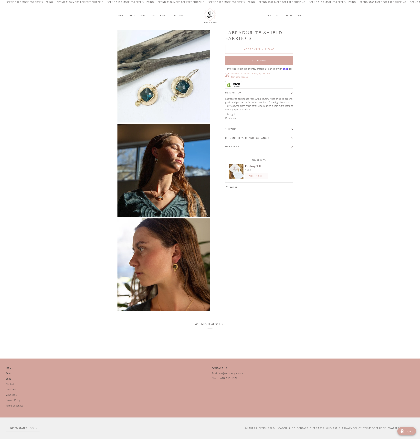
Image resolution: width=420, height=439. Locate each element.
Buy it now (259, 60)
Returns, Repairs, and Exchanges (247, 138)
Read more (231, 118)
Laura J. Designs (258, 428)
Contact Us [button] (219, 368)
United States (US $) (22, 428)
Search (9, 373)
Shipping (231, 129)
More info (232, 146)
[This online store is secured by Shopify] (259, 84)
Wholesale (11, 395)
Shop (8, 378)
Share (234, 187)
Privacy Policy (13, 400)
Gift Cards (11, 389)
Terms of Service (14, 405)
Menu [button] (9, 368)
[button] (132, 15)
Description (233, 92)
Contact (10, 384)
